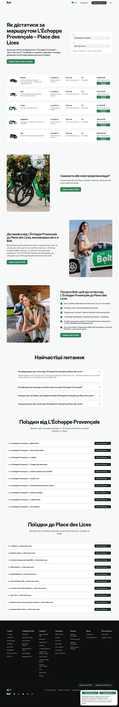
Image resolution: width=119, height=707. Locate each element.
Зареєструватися (99, 3)
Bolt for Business (12, 653)
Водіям (57, 637)
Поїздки (9, 634)
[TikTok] (32, 694)
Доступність (43, 656)
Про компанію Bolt (43, 635)
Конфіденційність (77, 690)
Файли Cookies (100, 690)
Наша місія (105, 634)
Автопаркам (26, 653)
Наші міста (89, 634)
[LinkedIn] (27, 694)
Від (74, 34)
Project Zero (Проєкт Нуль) (43, 652)
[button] (99, 371)
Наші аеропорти (91, 637)
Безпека (109, 690)
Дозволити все (90, 693)
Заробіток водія (27, 637)
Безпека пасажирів (73, 635)
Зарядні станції (107, 637)
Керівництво (43, 642)
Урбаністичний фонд (44, 660)
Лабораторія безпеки (74, 648)
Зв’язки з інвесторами (43, 665)
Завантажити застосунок (21, 61)
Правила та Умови (63, 690)
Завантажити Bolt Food (103, 685)
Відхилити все (107, 693)
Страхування (89, 690)
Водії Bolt (25, 634)
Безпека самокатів (73, 643)
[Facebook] (14, 694)
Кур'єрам (58, 644)
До (74, 42)
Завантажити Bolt (70, 189)
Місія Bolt (42, 639)
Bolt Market (10, 650)
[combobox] (91, 38)
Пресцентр (42, 672)
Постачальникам (50, 690)
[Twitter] (18, 694)
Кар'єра (41, 645)
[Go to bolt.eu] (9, 2)
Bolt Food (10, 647)
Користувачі (59, 634)
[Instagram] (23, 694)
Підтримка (84, 3)
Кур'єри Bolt (26, 640)
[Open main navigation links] (110, 2)
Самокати (10, 637)
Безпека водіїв (75, 639)
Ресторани (58, 650)
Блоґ (40, 669)
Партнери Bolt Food (26, 649)
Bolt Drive (10, 644)
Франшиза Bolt (26, 656)
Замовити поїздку (103, 83)
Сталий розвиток (44, 648)
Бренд (41, 675)
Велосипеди (11, 640)
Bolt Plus (9, 656)
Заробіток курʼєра (25, 644)
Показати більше (101, 443)
